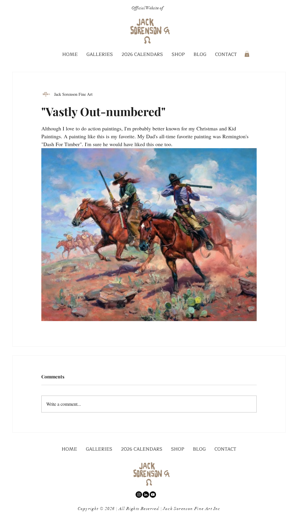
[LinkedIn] (146, 494)
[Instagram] (139, 494)
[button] (99, 54)
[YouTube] (153, 494)
